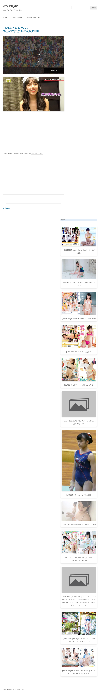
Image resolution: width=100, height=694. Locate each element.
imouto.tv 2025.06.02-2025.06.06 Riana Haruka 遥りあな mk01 (78, 422)
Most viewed (17, 17)
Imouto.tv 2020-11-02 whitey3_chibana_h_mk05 (79, 524)
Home (5, 17)
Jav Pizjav (10, 6)
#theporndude (33, 17)
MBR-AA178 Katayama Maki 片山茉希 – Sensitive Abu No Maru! (79, 559)
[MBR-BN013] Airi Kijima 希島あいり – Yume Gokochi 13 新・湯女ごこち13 (79, 640)
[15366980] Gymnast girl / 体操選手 (78, 495)
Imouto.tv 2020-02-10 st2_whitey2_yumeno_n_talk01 (21, 29)
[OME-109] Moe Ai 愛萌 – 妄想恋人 (78, 352)
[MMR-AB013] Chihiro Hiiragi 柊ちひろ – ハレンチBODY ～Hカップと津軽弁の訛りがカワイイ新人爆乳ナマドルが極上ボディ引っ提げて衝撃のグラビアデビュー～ (79, 601)
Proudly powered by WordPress (13, 689)
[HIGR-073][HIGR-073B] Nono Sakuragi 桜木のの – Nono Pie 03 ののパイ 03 (78, 672)
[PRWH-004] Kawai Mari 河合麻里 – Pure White (79, 319)
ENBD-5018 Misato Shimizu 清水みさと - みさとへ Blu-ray (78, 251)
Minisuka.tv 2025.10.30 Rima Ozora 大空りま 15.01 (79, 284)
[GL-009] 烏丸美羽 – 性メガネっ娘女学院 (78, 385)
